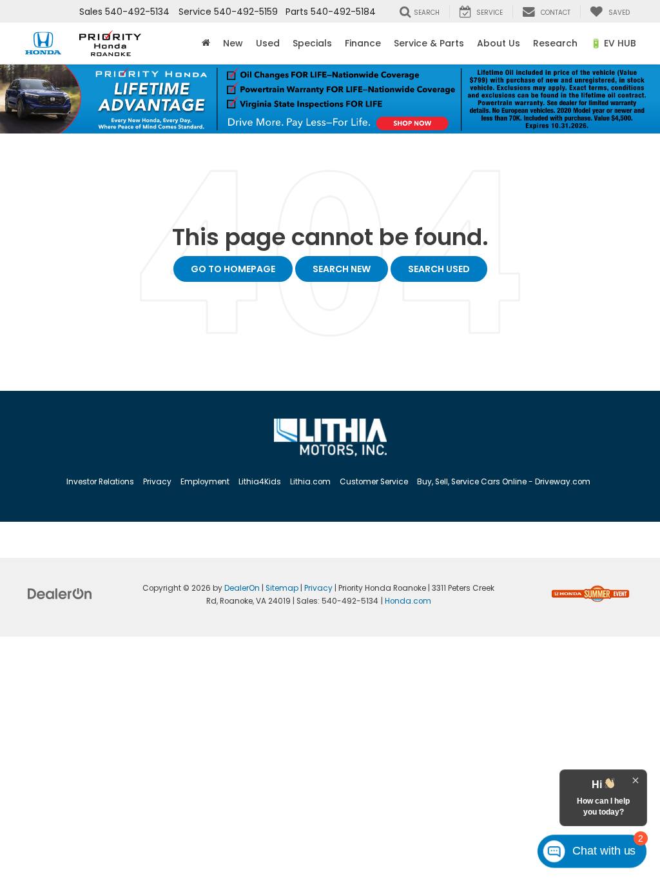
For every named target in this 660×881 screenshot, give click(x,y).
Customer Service (374, 482)
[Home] (206, 43)
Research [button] (555, 43)
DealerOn (242, 588)
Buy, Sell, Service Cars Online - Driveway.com (503, 482)
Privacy (157, 482)
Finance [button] (363, 43)
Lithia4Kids (259, 482)
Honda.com (408, 601)
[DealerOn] (60, 592)
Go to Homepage (233, 268)
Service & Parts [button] (429, 43)
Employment (204, 482)
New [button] (233, 43)
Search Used (439, 268)
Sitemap (282, 588)
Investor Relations (100, 482)
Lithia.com (310, 482)
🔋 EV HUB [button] (613, 43)
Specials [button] (312, 43)
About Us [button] (498, 43)
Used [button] (268, 43)
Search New (342, 268)
